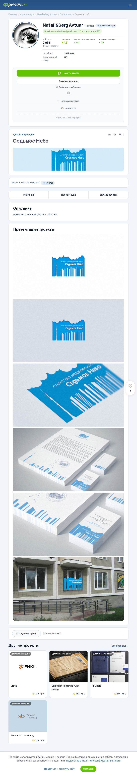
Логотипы (48, 183)
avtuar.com (70, 108)
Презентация (68, 194)
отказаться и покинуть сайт (59, 768)
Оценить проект (27, 633)
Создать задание (68, 81)
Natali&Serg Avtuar (63, 25)
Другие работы (108, 194)
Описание (28, 194)
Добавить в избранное (69, 87)
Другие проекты (23, 645)
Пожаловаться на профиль (68, 118)
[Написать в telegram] (68, 93)
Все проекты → (120, 645)
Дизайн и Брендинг (23, 134)
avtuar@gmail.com (70, 101)
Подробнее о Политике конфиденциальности (93, 760)
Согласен (88, 768)
